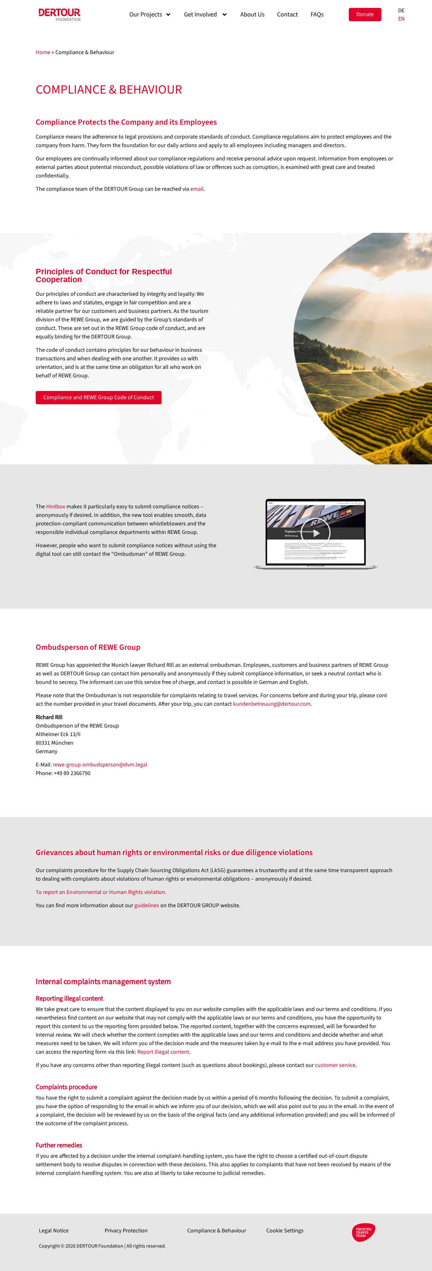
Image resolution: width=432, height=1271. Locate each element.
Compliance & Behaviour (216, 1231)
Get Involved (201, 14)
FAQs (317, 14)
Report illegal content (163, 1052)
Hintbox (55, 507)
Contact (287, 14)
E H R (101, 892)
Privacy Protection (126, 1231)
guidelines (147, 905)
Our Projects (145, 14)
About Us (252, 14)
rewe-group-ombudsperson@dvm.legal (100, 765)
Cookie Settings (285, 1231)
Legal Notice (54, 1231)
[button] (315, 534)
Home (43, 52)
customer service (335, 1065)
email (197, 189)
